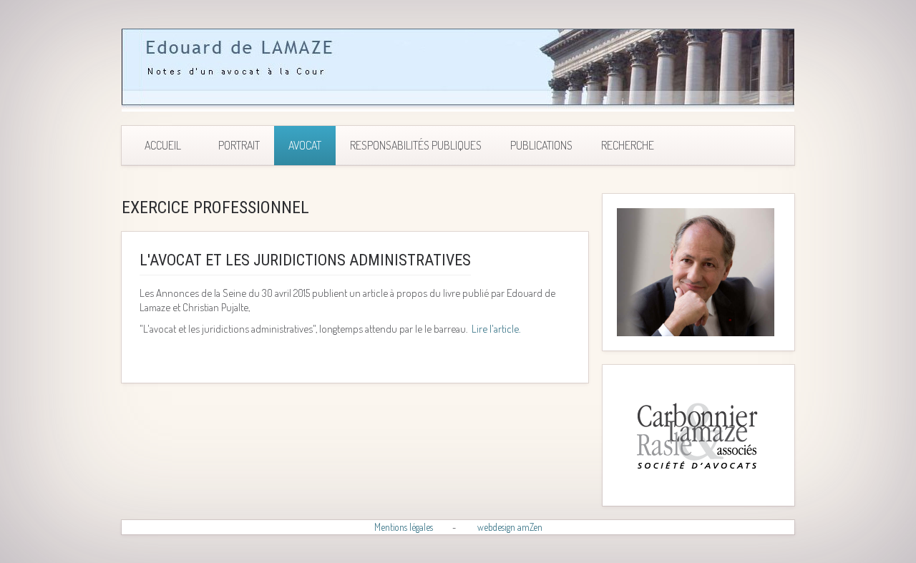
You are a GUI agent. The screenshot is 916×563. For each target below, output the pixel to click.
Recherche (627, 145)
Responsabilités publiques (416, 145)
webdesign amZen (509, 527)
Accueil (163, 145)
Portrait (239, 145)
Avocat (304, 145)
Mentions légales (403, 527)
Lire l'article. (496, 329)
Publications (541, 145)
